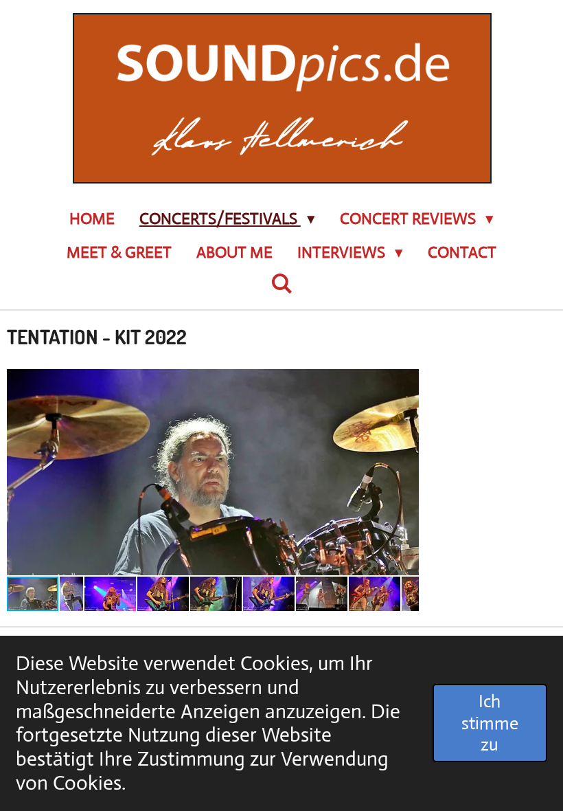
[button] (406, 381)
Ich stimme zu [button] (489, 722)
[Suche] (281, 284)
